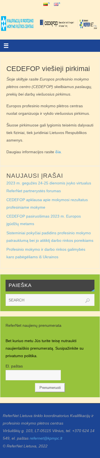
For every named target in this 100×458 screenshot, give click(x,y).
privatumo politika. (22, 356)
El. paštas (14, 366)
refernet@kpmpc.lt (46, 438)
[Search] (87, 300)
